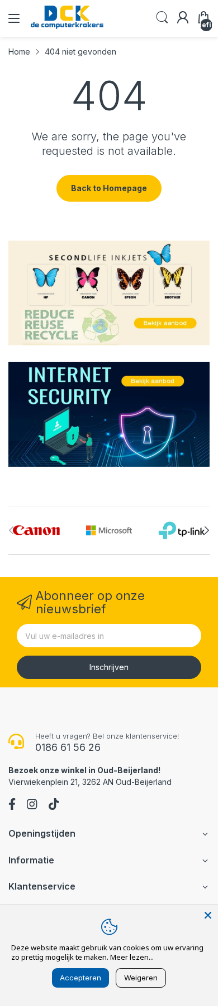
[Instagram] (32, 805)
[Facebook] (12, 805)
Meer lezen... (132, 957)
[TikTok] (54, 805)
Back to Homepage (109, 188)
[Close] (208, 915)
